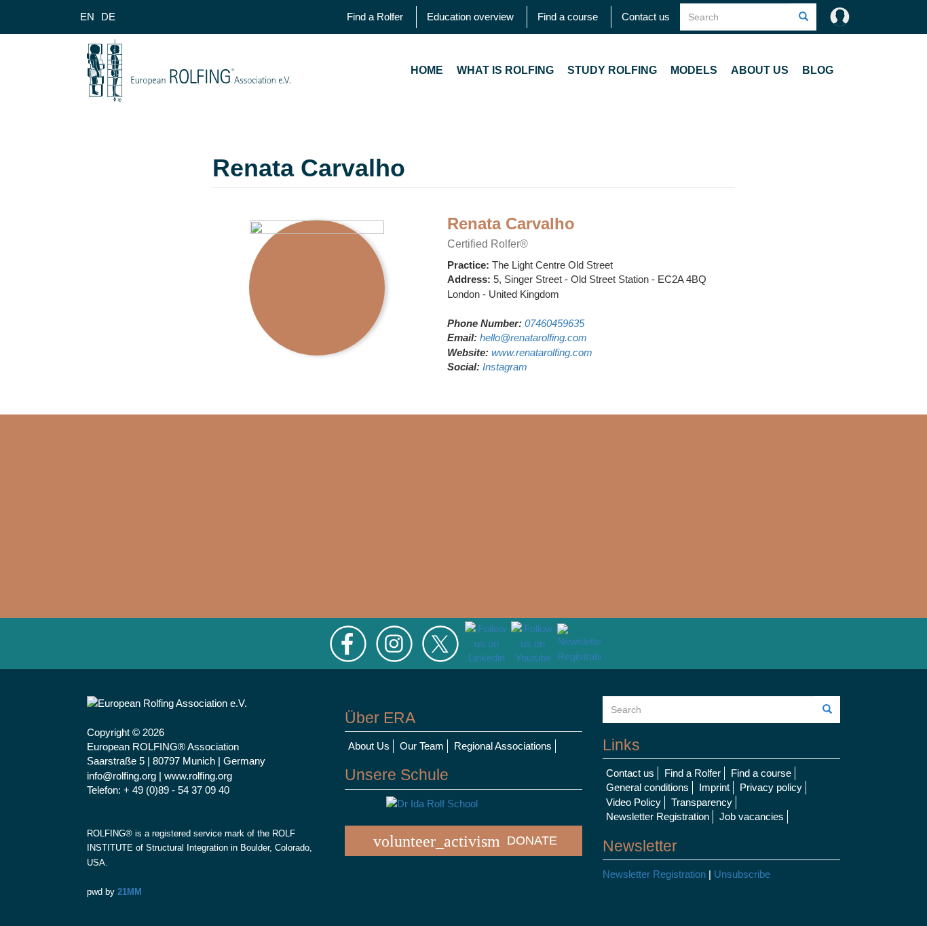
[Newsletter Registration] (579, 643)
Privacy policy (771, 787)
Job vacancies (751, 816)
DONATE (465, 841)
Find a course (567, 16)
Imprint (714, 787)
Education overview (470, 16)
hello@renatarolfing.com (533, 337)
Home (427, 70)
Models (693, 70)
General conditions (647, 787)
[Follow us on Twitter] (440, 643)
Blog (817, 70)
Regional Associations (503, 746)
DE (108, 16)
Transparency (701, 802)
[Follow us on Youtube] (532, 643)
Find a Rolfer (375, 16)
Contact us (646, 16)
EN (87, 16)
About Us (760, 70)
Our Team (422, 746)
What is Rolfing (505, 70)
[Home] (188, 70)
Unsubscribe (742, 874)
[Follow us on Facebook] (348, 643)
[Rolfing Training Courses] (463, 803)
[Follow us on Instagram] (394, 643)
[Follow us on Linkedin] (486, 643)
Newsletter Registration (657, 816)
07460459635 (554, 323)
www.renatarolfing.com (541, 352)
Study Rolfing (612, 70)
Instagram (505, 366)
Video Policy (633, 802)
